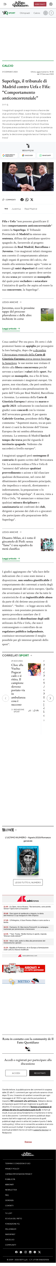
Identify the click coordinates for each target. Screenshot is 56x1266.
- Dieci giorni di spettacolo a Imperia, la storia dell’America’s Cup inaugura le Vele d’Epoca (24, 915)
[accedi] (51, 4)
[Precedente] (5, 698)
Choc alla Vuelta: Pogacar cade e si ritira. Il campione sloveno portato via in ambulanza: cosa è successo (18, 684)
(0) (37, 710)
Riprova (28, 1141)
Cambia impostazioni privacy (18, 1174)
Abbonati (40, 4)
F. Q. (5, 105)
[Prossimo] (50, 698)
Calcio (7, 65)
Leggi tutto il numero (28, 882)
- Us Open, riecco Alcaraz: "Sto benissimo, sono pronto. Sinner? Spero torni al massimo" (27, 908)
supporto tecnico (40, 1129)
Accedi (16, 1073)
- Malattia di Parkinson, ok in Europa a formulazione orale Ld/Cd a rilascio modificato (26, 949)
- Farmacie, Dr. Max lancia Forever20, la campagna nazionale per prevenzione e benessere (26, 928)
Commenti (11, 200)
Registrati (40, 1073)
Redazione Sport (17, 710)
